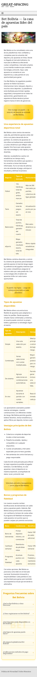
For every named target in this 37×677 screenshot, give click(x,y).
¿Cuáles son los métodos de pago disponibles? (18, 652)
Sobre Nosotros (25, 672)
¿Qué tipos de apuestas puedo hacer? (18, 633)
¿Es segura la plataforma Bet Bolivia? (18, 643)
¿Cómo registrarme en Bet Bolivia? (18, 613)
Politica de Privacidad (9, 672)
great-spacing (14, 4)
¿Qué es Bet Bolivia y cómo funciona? (18, 604)
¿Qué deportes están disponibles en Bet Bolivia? (18, 623)
